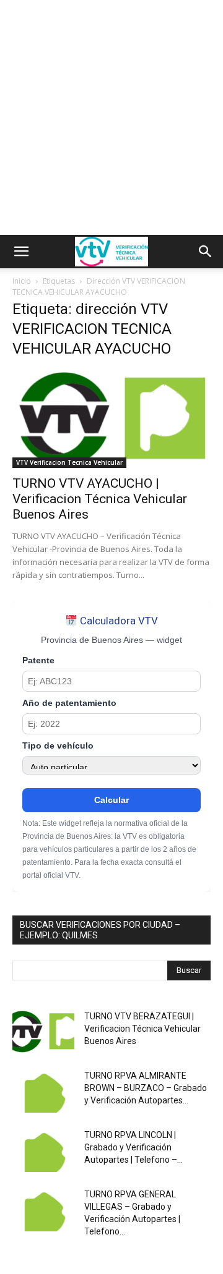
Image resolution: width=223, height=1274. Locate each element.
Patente (38, 660)
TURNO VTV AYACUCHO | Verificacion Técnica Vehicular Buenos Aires (99, 499)
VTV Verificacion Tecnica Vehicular (69, 462)
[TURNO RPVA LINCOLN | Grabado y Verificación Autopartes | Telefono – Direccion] (43, 1150)
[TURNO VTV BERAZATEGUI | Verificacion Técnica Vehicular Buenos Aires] (43, 1031)
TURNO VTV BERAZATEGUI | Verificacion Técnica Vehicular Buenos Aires (142, 1028)
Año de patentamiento (69, 703)
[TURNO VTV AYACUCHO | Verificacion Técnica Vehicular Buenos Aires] (111, 419)
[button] (21, 251)
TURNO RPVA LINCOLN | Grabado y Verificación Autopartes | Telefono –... (133, 1147)
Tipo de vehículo (58, 745)
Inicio (21, 281)
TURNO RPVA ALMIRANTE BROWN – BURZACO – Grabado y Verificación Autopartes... (145, 1088)
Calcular (111, 800)
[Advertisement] (111, 117)
